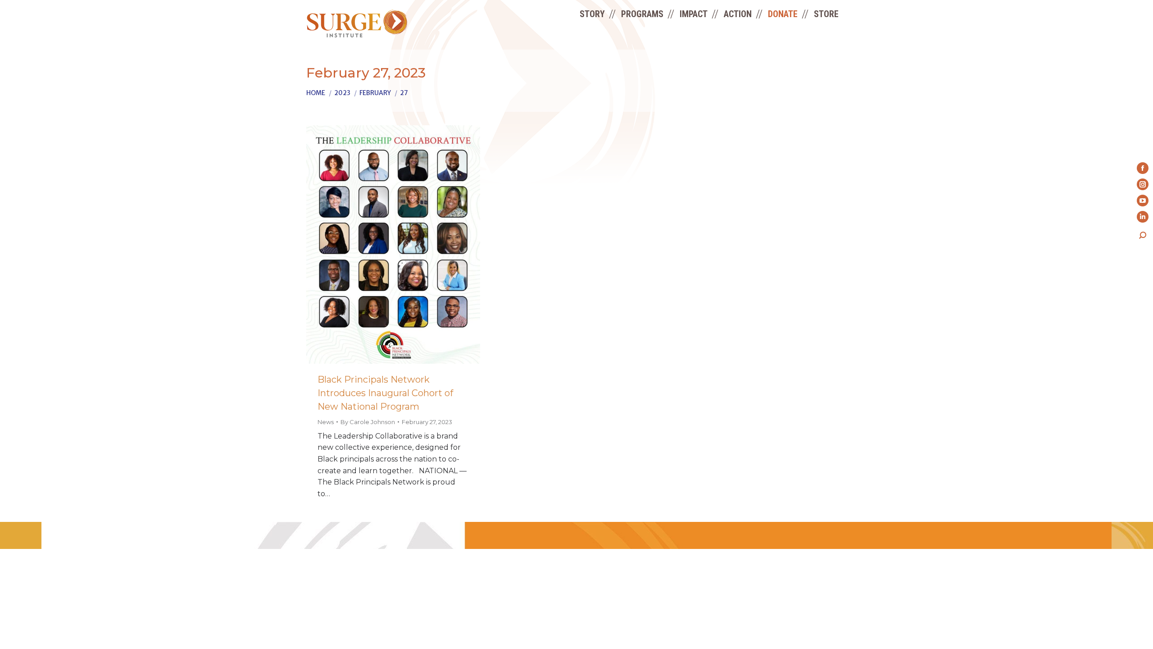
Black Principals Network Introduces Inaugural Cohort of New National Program (385, 393)
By (367, 421)
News (326, 421)
